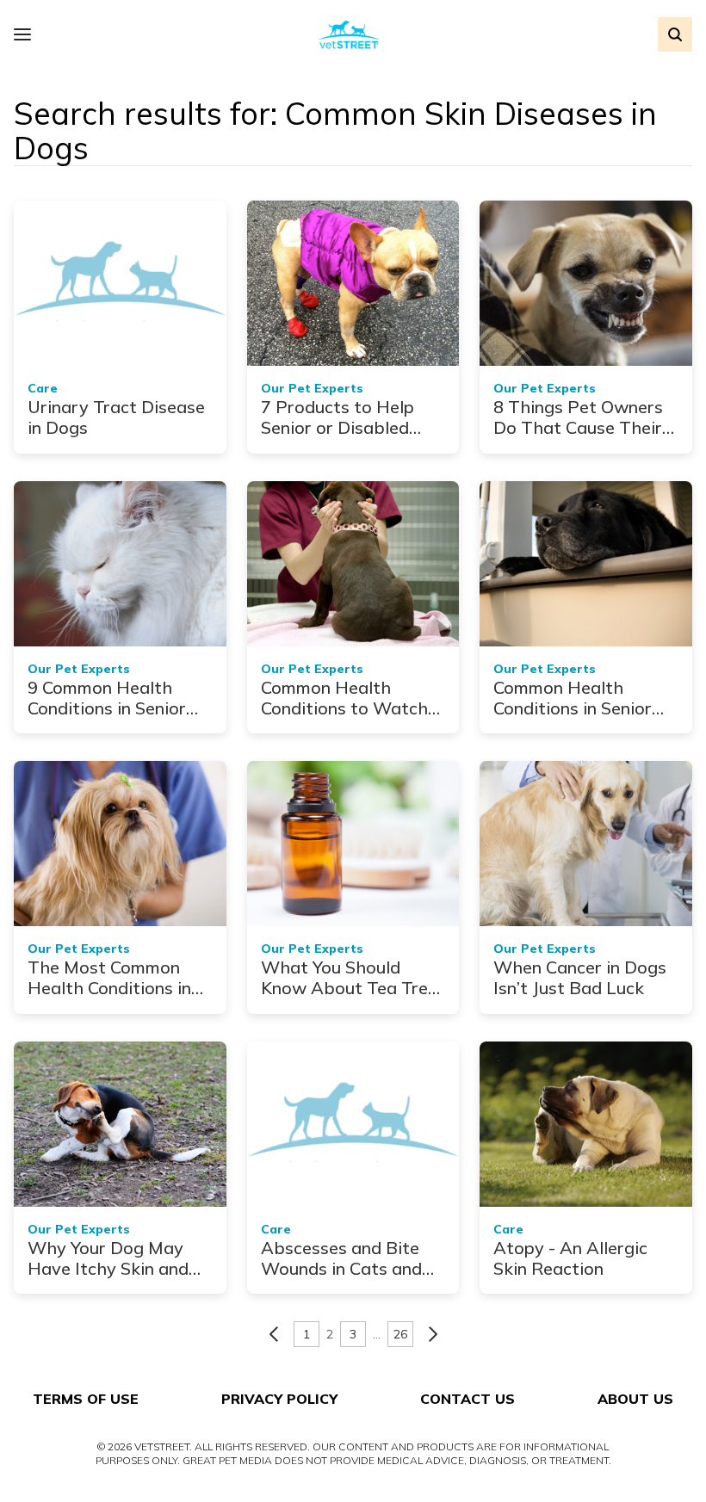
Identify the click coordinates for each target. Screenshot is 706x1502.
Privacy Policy (279, 1398)
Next (433, 1334)
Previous (274, 1334)
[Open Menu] (27, 34)
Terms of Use (86, 1398)
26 (400, 1334)
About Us (635, 1398)
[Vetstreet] (349, 35)
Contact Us (467, 1398)
